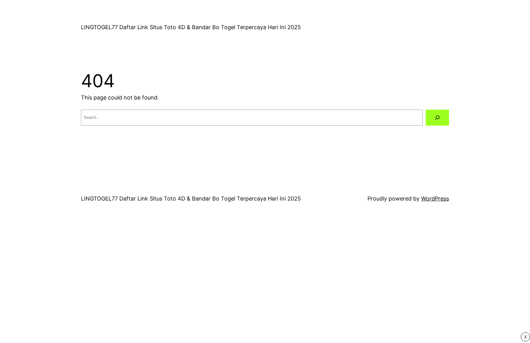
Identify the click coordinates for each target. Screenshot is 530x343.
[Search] (437, 118)
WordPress (435, 198)
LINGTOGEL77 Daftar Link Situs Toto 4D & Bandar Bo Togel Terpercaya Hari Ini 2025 (191, 27)
